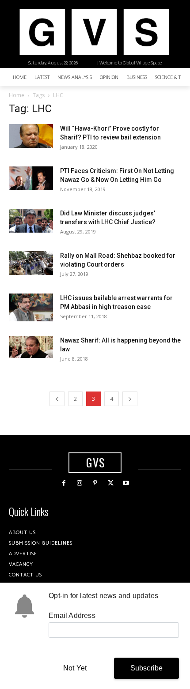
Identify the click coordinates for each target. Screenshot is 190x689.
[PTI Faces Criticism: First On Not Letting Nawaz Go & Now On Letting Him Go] (31, 178)
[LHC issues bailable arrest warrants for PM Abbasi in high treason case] (31, 307)
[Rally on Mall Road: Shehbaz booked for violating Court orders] (31, 263)
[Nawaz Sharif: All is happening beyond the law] (31, 347)
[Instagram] (79, 483)
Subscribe (146, 668)
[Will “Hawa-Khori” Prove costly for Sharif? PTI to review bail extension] (31, 135)
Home (16, 95)
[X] (110, 483)
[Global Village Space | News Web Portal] (94, 32)
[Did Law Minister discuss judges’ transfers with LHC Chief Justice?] (31, 220)
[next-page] (129, 399)
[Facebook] (63, 483)
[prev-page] (57, 399)
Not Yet (75, 668)
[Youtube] (126, 483)
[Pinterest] (94, 483)
